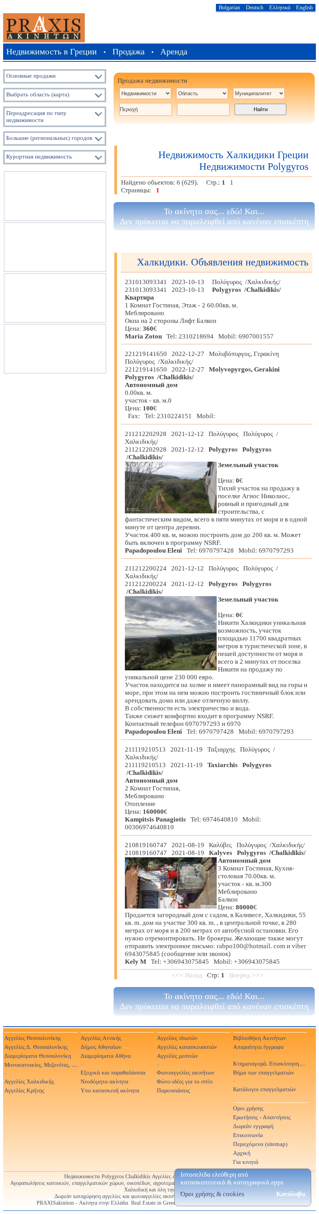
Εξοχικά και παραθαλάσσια (113, 1072)
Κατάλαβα (290, 1194)
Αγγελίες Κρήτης (24, 1090)
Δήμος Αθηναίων (101, 1046)
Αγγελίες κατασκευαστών (187, 1046)
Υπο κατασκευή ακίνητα (110, 1090)
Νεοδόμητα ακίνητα (104, 1081)
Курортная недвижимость (39, 156)
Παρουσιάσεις (173, 1090)
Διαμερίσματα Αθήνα (106, 1055)
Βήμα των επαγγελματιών (263, 1072)
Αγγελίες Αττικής (101, 1037)
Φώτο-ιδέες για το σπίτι (185, 1081)
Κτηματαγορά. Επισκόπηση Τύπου (269, 1063)
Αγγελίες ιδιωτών (177, 1037)
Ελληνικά (279, 7)
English (304, 7)
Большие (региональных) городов (49, 137)
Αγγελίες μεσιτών (177, 1055)
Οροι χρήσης (248, 1108)
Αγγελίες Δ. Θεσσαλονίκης (36, 1046)
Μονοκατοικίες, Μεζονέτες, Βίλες (40, 1064)
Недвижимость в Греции (51, 51)
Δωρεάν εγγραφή (253, 1126)
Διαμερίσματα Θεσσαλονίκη (37, 1055)
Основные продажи (31, 75)
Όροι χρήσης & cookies (212, 1194)
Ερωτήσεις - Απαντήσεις (262, 1117)
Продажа (128, 51)
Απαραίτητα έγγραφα (258, 1046)
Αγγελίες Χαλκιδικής (29, 1081)
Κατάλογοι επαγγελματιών (264, 1089)
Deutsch (254, 7)
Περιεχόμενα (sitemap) (260, 1144)
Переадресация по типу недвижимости (36, 116)
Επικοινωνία (248, 1135)
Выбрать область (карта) (37, 94)
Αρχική (242, 1152)
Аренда (174, 51)
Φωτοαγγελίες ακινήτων (185, 1072)
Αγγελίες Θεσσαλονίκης (32, 1037)
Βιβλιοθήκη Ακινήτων (259, 1037)
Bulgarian (229, 7)
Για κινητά (245, 1161)
